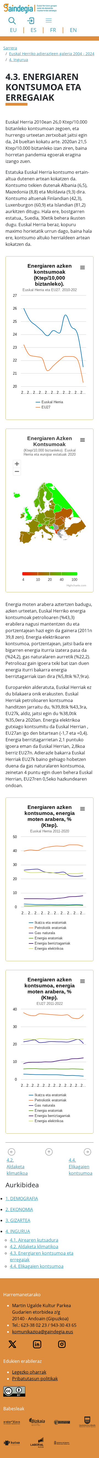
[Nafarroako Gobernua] (62, 1442)
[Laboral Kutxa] (37, 1442)
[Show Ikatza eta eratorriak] (48, 923)
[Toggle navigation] (49, 20)
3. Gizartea (18, 1220)
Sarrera (10, 47)
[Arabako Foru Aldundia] (11, 1421)
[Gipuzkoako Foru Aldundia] (87, 1421)
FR (53, 30)
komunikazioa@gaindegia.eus (42, 1332)
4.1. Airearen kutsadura (34, 1240)
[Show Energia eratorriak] (46, 938)
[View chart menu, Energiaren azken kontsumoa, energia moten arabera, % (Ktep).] (82, 809)
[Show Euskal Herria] (50, 402)
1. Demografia (22, 1199)
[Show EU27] (43, 407)
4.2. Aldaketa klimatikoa (34, 1247)
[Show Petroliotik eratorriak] (48, 928)
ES (33, 30)
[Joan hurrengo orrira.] (87, 1152)
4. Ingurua (18, 59)
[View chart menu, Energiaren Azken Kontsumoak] (82, 440)
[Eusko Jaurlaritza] (62, 1421)
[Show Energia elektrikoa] (46, 948)
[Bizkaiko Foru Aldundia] (37, 1421)
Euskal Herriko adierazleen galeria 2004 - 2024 (51, 53)
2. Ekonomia (19, 1209)
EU (13, 30)
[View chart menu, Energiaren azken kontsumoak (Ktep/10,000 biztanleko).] (82, 267)
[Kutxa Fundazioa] (11, 1442)
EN (73, 30)
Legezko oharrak (29, 1372)
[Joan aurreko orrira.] (11, 1152)
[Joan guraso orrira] (49, 1152)
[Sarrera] (32, 8)
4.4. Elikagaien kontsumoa (37, 1266)
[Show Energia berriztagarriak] (50, 943)
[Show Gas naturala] (42, 933)
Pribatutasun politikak (35, 1379)
